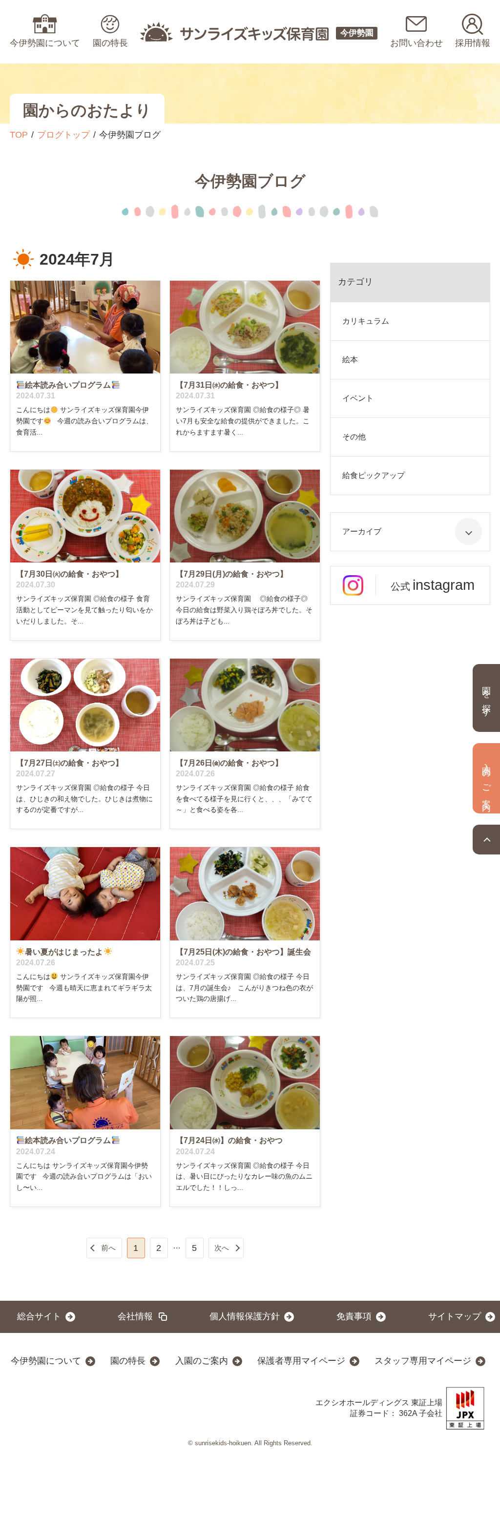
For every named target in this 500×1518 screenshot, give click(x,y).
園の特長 (128, 1361)
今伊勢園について (46, 1361)
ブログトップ (63, 135)
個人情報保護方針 (244, 1316)
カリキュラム (365, 321)
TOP (19, 135)
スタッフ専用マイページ (423, 1361)
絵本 (350, 359)
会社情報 (135, 1316)
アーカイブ (361, 531)
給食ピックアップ (373, 475)
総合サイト (39, 1316)
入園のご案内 (201, 1361)
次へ (221, 1248)
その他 (354, 437)
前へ (108, 1248)
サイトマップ (454, 1316)
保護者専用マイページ (301, 1361)
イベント (358, 398)
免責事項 (354, 1316)
